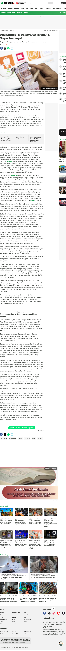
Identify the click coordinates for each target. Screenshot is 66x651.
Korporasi (12, 30)
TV (1, 624)
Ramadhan (14, 624)
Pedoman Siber (27, 631)
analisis (47, 9)
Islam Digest (27, 615)
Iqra (13, 615)
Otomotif (25, 12)
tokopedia (27, 438)
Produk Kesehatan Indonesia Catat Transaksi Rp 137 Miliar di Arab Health (6, 138)
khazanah (29, 9)
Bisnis (13, 12)
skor (22, 9)
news (41, 9)
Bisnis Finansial (57, 9)
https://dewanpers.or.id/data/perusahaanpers (13, 642)
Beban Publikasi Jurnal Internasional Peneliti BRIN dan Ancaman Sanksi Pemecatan (35, 138)
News (1, 617)
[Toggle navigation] (1, 3)
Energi (9, 12)
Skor (25, 612)
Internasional (3, 619)
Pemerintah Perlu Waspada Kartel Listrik (20, 137)
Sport (25, 617)
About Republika (4, 631)
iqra (36, 9)
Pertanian (19, 12)
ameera (3, 9)
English (25, 621)
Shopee (9, 161)
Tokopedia (14, 175)
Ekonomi (6, 30)
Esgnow (2, 621)
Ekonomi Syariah (13, 9)
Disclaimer (2, 633)
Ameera (2, 612)
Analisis (14, 617)
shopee (20, 438)
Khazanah (2, 615)
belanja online (12, 438)
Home (1, 30)
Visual (13, 621)
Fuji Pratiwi (5, 44)
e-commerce (4, 438)
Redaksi (14, 631)
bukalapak (40, 438)
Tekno (13, 619)
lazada (33, 438)
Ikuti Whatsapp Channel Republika (22, 428)
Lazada (33, 200)
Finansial (3, 12)
